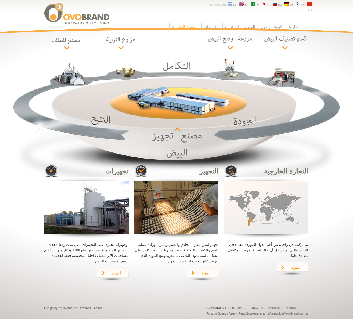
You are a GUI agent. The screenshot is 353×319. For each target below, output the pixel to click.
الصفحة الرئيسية (185, 27)
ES (234, 4)
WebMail (85, 308)
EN (246, 4)
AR (302, 4)
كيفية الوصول (271, 27)
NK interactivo (67, 308)
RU (279, 4)
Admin (98, 308)
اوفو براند (212, 27)
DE (291, 4)
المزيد (116, 273)
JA (268, 4)
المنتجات (232, 27)
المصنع (249, 27)
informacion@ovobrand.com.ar (288, 313)
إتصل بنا (294, 27)
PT (257, 4)
